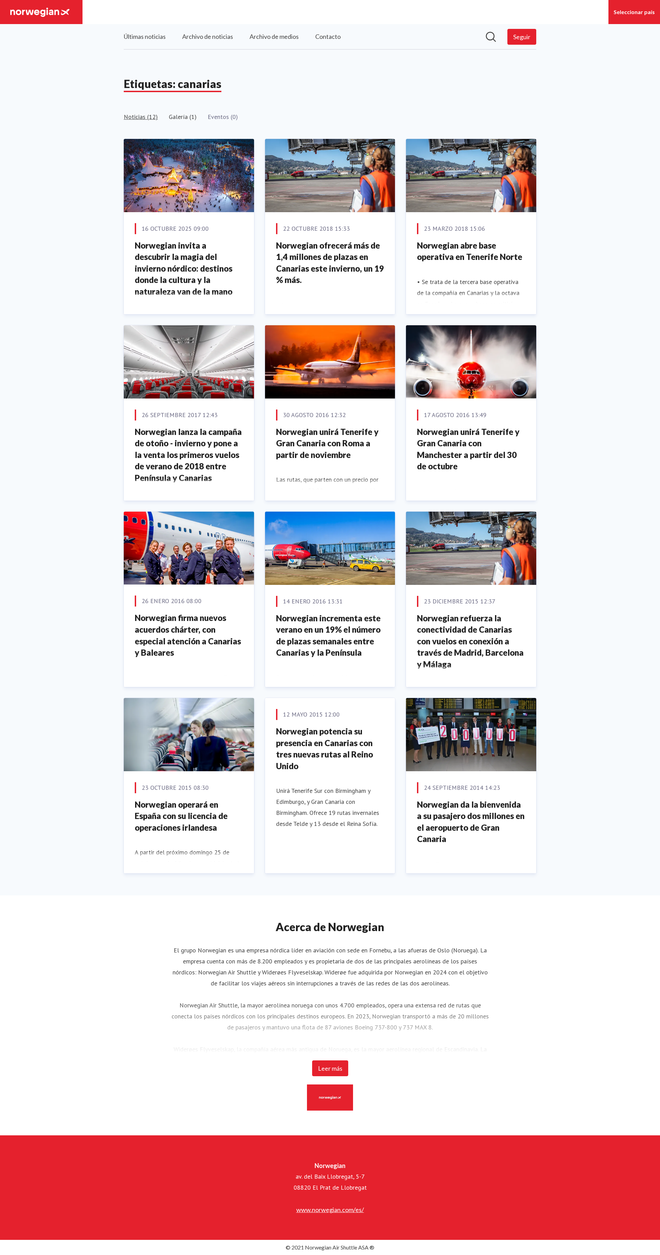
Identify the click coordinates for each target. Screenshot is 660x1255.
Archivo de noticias (207, 36)
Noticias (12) (141, 117)
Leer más (330, 1068)
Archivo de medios (274, 36)
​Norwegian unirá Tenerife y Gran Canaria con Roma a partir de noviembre (327, 443)
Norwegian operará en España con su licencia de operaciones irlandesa (181, 815)
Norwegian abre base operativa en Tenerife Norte (469, 251)
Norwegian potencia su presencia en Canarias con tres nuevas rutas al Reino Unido (324, 748)
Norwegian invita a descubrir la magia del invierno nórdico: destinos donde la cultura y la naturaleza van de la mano (183, 268)
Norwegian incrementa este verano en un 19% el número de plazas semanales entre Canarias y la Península (328, 635)
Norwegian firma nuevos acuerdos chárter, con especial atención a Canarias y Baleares (188, 635)
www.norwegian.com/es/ (330, 1209)
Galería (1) (183, 117)
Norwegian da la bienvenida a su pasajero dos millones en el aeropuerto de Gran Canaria (471, 821)
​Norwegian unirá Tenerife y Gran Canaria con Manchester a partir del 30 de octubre (468, 449)
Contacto (328, 36)
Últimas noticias (145, 36)
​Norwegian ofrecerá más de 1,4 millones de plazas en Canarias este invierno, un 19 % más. (330, 262)
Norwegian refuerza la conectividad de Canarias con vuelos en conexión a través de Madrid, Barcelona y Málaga (470, 641)
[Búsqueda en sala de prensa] (490, 36)
